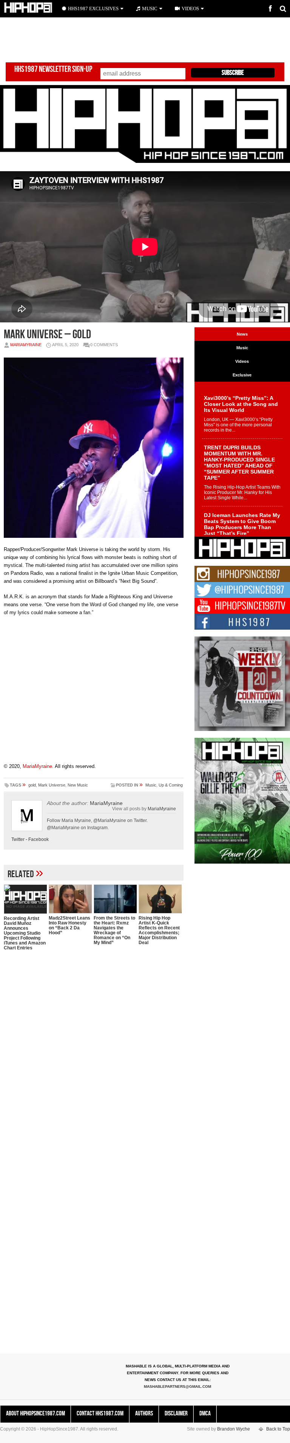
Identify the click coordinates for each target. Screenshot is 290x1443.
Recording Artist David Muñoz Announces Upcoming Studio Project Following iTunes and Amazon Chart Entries (25, 933)
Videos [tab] (242, 361)
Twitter (18, 839)
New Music (78, 785)
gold (32, 785)
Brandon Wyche (233, 1429)
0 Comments (104, 344)
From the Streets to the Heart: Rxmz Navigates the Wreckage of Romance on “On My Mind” (114, 930)
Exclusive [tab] (242, 375)
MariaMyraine (26, 344)
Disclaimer (176, 1413)
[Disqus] (94, 1054)
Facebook (38, 839)
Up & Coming (171, 785)
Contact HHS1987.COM (100, 1413)
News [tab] (242, 334)
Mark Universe (51, 785)
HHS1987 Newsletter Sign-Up (53, 69)
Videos (190, 8)
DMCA (205, 1413)
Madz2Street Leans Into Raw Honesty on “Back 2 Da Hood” (69, 925)
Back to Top (278, 1429)
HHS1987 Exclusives (93, 8)
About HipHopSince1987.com (35, 1413)
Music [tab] (242, 347)
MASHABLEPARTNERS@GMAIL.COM (177, 1386)
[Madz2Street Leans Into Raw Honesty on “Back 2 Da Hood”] (70, 898)
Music (150, 785)
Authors (144, 1413)
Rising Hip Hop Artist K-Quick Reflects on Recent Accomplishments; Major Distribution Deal (159, 930)
